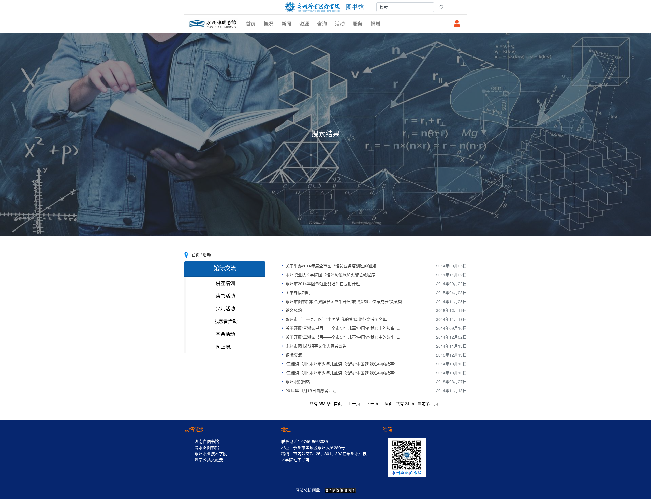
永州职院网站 (298, 381)
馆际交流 (294, 355)
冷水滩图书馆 (207, 447)
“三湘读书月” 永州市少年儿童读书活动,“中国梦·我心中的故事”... (342, 364)
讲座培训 (225, 282)
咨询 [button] (322, 23)
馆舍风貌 (294, 310)
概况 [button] (268, 23)
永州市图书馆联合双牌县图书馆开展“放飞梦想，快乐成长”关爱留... (345, 301)
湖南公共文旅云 (209, 460)
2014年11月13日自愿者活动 (311, 390)
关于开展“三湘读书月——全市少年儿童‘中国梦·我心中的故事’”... (343, 328)
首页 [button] (251, 23)
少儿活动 (225, 308)
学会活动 (225, 333)
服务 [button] (357, 23)
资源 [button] (304, 23)
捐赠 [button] (375, 23)
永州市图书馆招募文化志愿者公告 (316, 346)
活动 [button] (340, 23)
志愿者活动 (225, 321)
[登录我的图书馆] (457, 23)
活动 (207, 255)
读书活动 (225, 295)
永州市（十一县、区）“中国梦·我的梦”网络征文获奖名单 (336, 319)
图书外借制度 (298, 292)
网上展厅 (225, 346)
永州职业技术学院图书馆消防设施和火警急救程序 (330, 275)
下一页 (372, 403)
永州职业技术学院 (211, 454)
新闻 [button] (286, 23)
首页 (195, 255)
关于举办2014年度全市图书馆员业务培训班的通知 (331, 266)
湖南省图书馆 (207, 441)
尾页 (388, 403)
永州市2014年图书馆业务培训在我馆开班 (323, 284)
